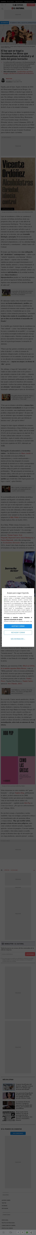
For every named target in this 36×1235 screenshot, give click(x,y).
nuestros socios (28, 596)
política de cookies (11, 613)
